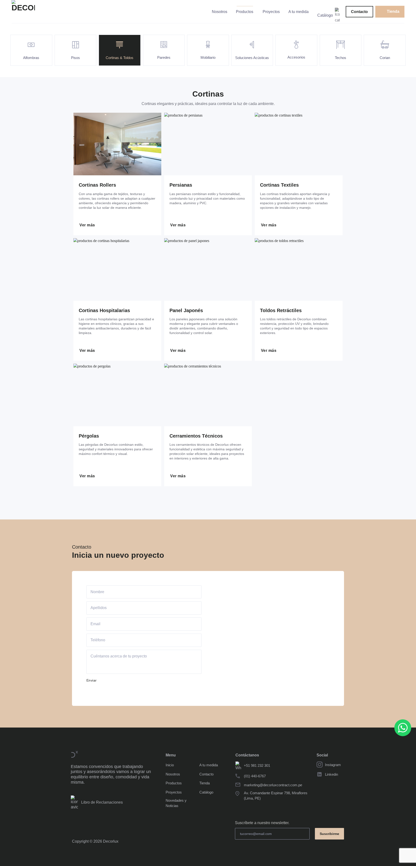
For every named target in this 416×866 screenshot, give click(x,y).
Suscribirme (329, 834)
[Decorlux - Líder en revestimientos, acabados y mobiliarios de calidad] (36, 11)
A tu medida (298, 12)
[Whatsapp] (402, 727)
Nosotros (219, 12)
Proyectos (271, 12)
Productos (244, 12)
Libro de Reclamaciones (101, 802)
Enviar (91, 680)
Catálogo (325, 15)
